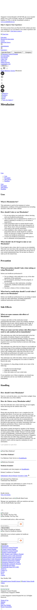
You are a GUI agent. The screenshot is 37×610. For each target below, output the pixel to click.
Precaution (7, 178)
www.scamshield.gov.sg (7, 21)
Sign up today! (5, 527)
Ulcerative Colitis (22, 475)
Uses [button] (2, 173)
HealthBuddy (23, 458)
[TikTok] (7, 589)
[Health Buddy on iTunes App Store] (7, 508)
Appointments (18, 52)
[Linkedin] (8, 589)
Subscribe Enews (6, 52)
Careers (3, 575)
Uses (5, 176)
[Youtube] (3, 589)
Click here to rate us (16, 31)
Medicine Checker (10, 70)
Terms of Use (4, 600)
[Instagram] (5, 589)
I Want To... (4, 65)
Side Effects (7, 179)
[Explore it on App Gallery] (7, 511)
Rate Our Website (6, 605)
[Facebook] (2, 589)
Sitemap (3, 602)
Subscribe (4, 544)
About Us (3, 568)
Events (3, 572)
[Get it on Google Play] (20, 508)
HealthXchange (16, 581)
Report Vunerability (6, 607)
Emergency (28, 52)
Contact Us (4, 570)
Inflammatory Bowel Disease (9, 475)
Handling (7, 181)
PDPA (2, 603)
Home (3, 70)
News (2, 573)
